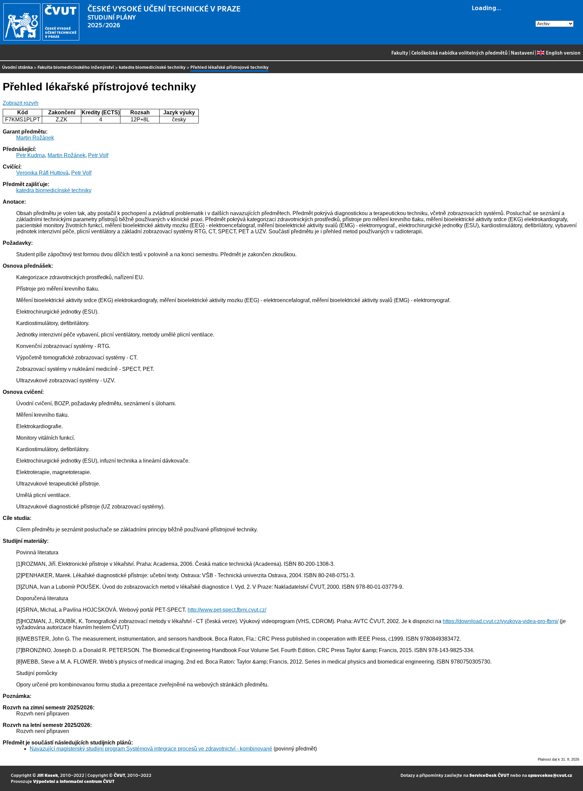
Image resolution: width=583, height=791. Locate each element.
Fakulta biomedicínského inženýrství (75, 66)
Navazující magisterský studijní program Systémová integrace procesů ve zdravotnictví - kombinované (151, 749)
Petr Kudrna (30, 155)
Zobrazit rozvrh (20, 103)
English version (563, 53)
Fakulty (399, 53)
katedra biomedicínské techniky (152, 66)
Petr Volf (98, 155)
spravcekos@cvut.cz (550, 775)
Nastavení (522, 53)
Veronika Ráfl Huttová (42, 173)
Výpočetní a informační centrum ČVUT (73, 781)
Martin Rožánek (35, 138)
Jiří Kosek (47, 775)
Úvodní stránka (17, 66)
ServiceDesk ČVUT (489, 775)
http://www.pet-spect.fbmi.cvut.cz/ (227, 610)
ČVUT (119, 775)
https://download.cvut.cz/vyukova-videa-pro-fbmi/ (500, 621)
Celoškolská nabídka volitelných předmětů (459, 53)
